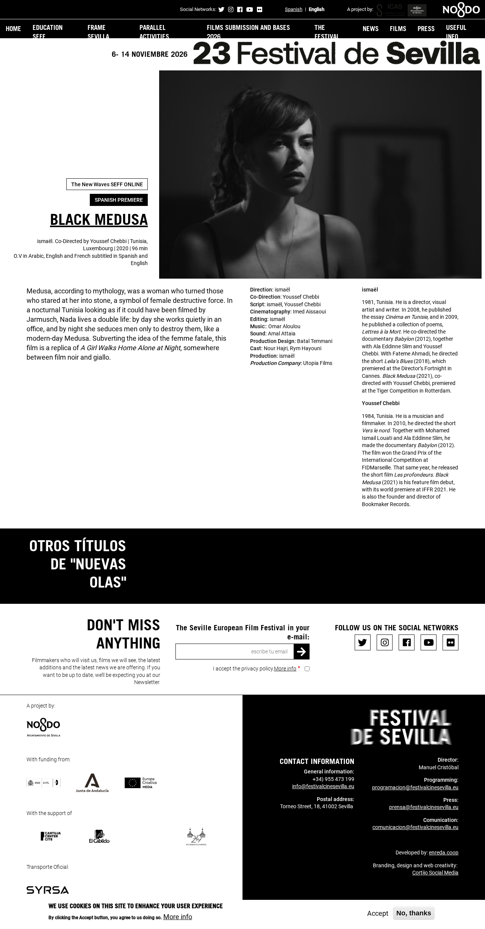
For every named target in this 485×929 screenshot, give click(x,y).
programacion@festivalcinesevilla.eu (415, 787)
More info (285, 669)
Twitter (221, 9)
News (371, 28)
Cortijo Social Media (435, 873)
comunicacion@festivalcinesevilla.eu (415, 827)
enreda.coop (443, 853)
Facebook (239, 9)
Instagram (230, 9)
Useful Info (456, 31)
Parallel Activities (154, 31)
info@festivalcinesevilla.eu (323, 786)
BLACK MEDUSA (99, 219)
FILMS (398, 28)
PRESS (426, 28)
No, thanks (413, 913)
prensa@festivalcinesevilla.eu (423, 807)
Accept (377, 913)
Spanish (293, 9)
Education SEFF (48, 31)
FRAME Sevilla (98, 31)
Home (13, 28)
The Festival (327, 31)
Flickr (259, 9)
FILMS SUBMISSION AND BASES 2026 (248, 31)
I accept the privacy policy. (254, 669)
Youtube (249, 9)
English (316, 9)
